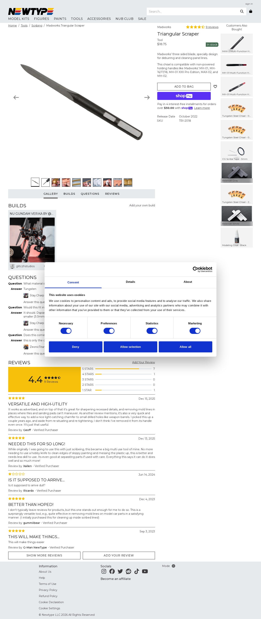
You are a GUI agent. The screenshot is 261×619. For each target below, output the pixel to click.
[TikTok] (136, 572)
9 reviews (212, 27)
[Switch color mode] (173, 566)
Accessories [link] (99, 19)
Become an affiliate (116, 579)
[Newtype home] (31, 11)
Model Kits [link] (18, 19)
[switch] (109, 331)
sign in (249, 3)
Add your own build (142, 205)
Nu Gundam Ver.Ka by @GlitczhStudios (32, 213)
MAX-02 (206, 72)
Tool (160, 40)
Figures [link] (41, 19)
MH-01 (203, 68)
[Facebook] (112, 572)
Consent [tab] (73, 282)
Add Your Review (143, 362)
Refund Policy (48, 596)
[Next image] (147, 97)
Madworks (164, 27)
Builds (69, 193)
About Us (45, 571)
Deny (75, 346)
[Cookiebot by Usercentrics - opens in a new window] (195, 269)
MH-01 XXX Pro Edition (184, 72)
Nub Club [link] (124, 19)
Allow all (185, 346)
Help (42, 578)
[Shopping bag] (250, 11)
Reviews (112, 193)
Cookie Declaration (51, 602)
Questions (90, 193)
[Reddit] (128, 572)
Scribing (37, 25)
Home (12, 25)
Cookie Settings (49, 608)
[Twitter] (120, 572)
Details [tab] (130, 281)
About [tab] (188, 281)
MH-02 (162, 76)
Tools (24, 25)
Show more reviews (44, 555)
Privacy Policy (48, 590)
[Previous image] (16, 97)
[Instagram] (104, 572)
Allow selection (130, 346)
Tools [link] (77, 19)
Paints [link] (60, 19)
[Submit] (241, 11)
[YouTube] (145, 572)
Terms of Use (47, 584)
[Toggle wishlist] (215, 87)
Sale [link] (142, 19)
